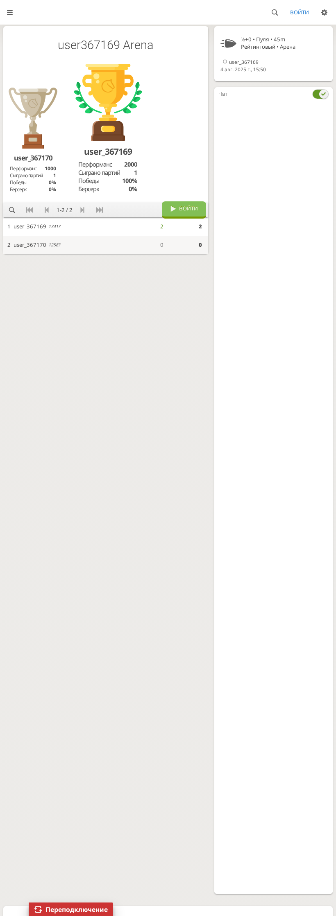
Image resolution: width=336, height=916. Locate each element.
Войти (299, 12)
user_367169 (244, 62)
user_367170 (33, 157)
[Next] (82, 210)
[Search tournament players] (11, 210)
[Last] (99, 210)
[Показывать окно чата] (320, 94)
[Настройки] (324, 12)
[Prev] (46, 210)
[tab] (273, 94)
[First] (29, 210)
